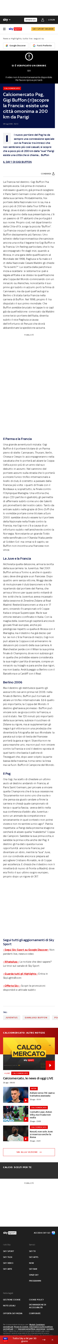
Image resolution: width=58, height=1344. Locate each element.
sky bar (33, 1269)
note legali (9, 1305)
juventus (12, 1017)
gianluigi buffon (36, 1017)
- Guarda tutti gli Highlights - (20, 973)
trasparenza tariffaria (26, 1329)
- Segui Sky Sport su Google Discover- (26, 949)
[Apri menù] (4, 29)
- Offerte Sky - (11, 985)
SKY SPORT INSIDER (43, 29)
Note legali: (8, 1293)
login (51, 20)
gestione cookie (11, 1299)
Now (31, 1263)
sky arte (7, 1269)
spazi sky (34, 1275)
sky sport (8, 1251)
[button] (24, 1340)
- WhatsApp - (11, 961)
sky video (8, 1263)
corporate (35, 1313)
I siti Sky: (7, 1244)
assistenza (40, 1329)
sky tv (32, 1251)
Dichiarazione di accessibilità (37, 1306)
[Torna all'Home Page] (15, 29)
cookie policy (36, 1299)
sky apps (34, 1257)
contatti (50, 1329)
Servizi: (32, 1244)
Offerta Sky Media (12, 1313)
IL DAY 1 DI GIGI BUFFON (17, 161)
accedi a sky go (42, 1233)
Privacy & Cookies (21, 1327)
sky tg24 (7, 1257)
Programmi (35, 1281)
